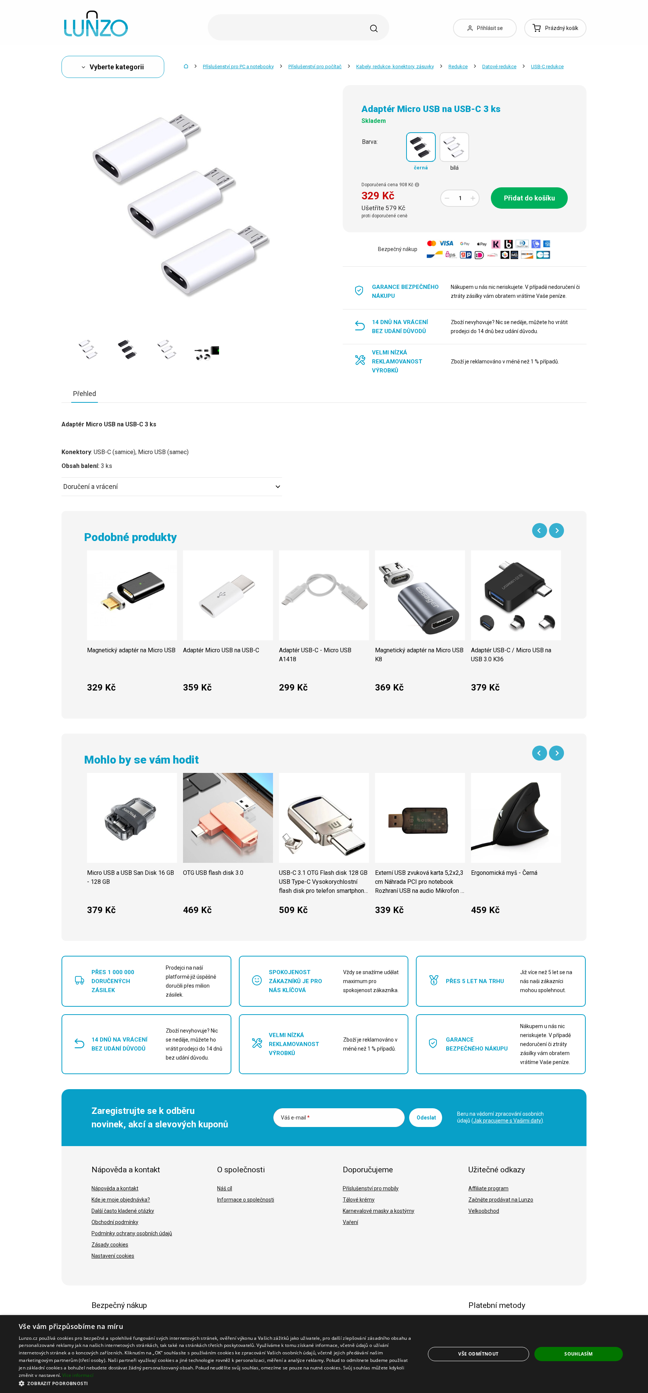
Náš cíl (224, 1188)
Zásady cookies (110, 1245)
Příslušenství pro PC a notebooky (238, 66)
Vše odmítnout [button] (478, 1354)
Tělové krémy (359, 1200)
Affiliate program (488, 1188)
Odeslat (426, 1118)
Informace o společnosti (245, 1200)
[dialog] (324, 1354)
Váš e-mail (295, 1117)
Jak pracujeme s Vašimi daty (507, 1121)
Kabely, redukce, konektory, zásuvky (395, 66)
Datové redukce (499, 66)
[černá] (421, 147)
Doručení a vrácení (90, 486)
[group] (132, 625)
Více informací (77, 1375)
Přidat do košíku (529, 198)
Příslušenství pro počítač (315, 66)
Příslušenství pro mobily (371, 1188)
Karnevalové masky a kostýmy (378, 1211)
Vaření (350, 1222)
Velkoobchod (483, 1211)
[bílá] (454, 147)
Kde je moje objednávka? (121, 1200)
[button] (216, 1383)
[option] (88, 349)
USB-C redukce (547, 66)
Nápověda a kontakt (115, 1188)
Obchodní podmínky (115, 1222)
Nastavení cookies (113, 1256)
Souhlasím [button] (578, 1354)
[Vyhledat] (374, 28)
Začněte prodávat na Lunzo (500, 1200)
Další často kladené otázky (123, 1211)
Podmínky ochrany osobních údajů (132, 1233)
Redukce (458, 66)
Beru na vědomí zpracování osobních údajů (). (500, 1117)
